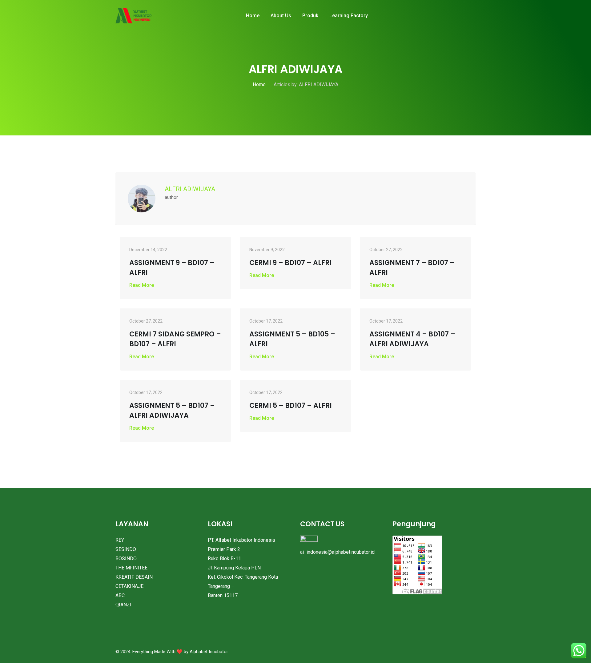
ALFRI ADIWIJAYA (190, 189)
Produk (310, 15)
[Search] (466, 16)
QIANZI (123, 605)
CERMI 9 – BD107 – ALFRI (290, 262)
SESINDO (125, 549)
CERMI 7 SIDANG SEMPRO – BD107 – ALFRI (175, 339)
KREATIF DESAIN (134, 577)
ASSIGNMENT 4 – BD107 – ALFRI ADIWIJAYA (412, 339)
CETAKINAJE (129, 586)
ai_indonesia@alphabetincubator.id (337, 552)
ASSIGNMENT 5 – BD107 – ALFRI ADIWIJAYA (172, 410)
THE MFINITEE (131, 568)
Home (252, 15)
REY (119, 540)
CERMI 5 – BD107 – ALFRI (290, 405)
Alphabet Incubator (209, 651)
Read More (141, 285)
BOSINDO (126, 558)
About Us (281, 15)
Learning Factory (348, 15)
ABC (120, 595)
